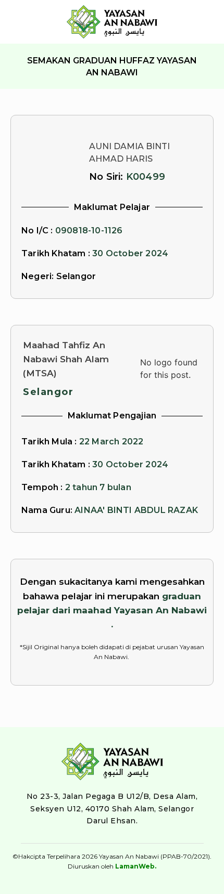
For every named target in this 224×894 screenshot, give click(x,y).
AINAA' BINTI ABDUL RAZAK (136, 510)
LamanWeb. (135, 866)
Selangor (48, 392)
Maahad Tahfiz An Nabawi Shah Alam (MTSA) (66, 359)
